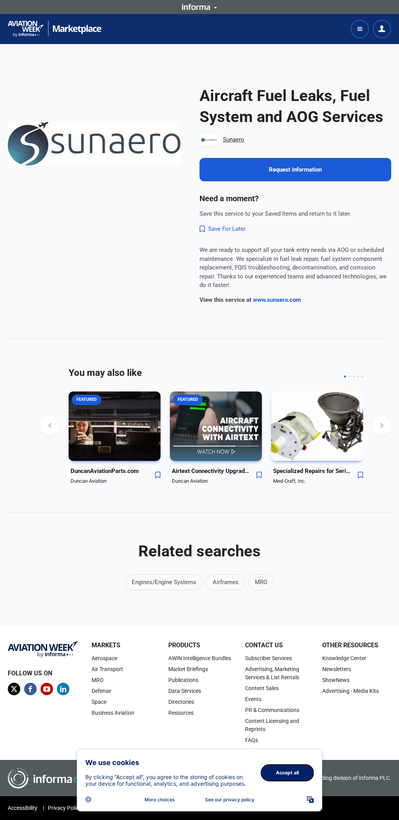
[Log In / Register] (382, 29)
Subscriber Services (268, 658)
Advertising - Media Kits (350, 691)
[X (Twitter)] (14, 689)
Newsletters (336, 669)
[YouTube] (47, 689)
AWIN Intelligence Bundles (199, 658)
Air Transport (107, 669)
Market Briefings (188, 669)
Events (253, 699)
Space (99, 702)
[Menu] (360, 29)
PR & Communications (272, 710)
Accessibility (22, 808)
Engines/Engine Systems (164, 582)
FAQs (251, 740)
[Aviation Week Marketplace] (54, 29)
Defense (101, 691)
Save (158, 474)
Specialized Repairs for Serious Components (312, 471)
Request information (295, 169)
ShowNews (336, 680)
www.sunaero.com (277, 299)
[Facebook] (30, 689)
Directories (181, 702)
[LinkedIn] (63, 689)
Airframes (225, 582)
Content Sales (262, 688)
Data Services (184, 691)
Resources (181, 713)
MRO (261, 582)
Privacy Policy (64, 808)
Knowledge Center (344, 658)
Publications (183, 680)
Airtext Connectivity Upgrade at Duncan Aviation (211, 471)
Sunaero (233, 139)
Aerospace (104, 658)
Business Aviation (113, 713)
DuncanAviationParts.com (105, 471)
